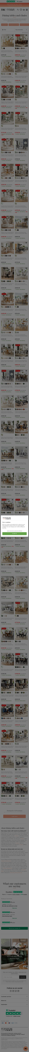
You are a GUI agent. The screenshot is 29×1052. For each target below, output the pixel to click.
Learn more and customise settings (14, 530)
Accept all (14, 533)
